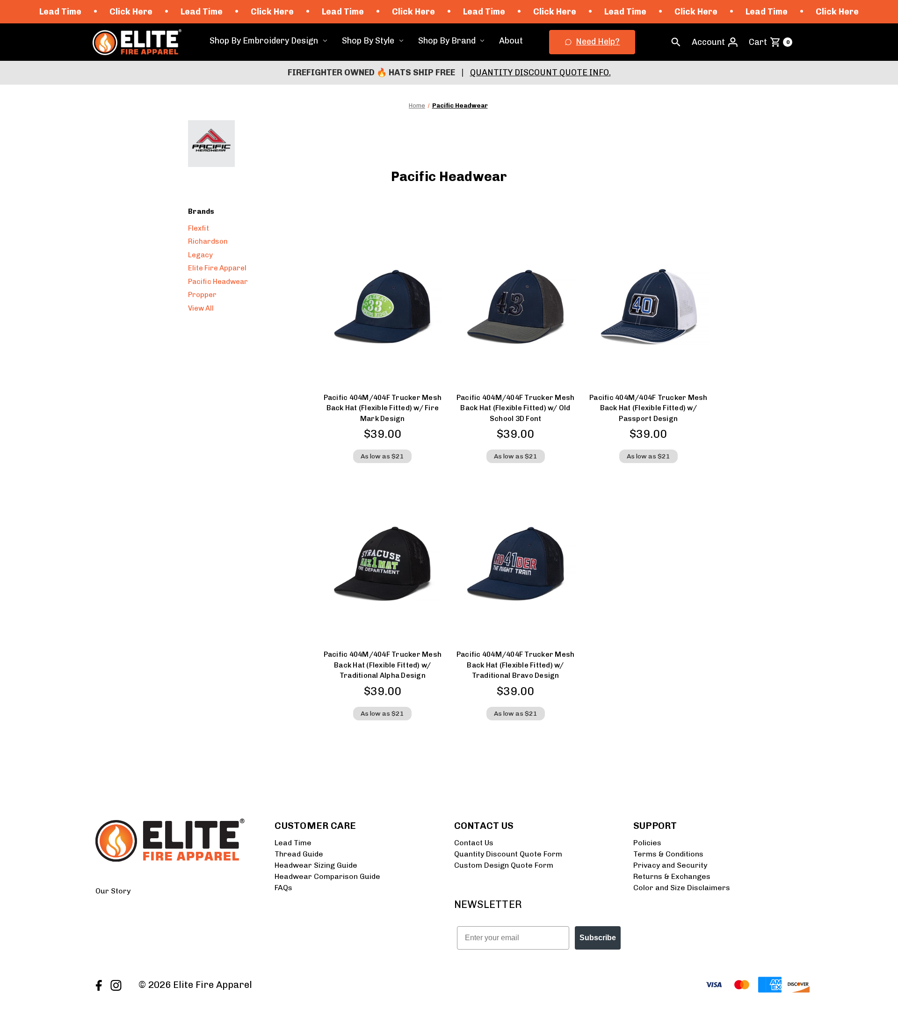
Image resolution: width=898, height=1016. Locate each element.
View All (201, 308)
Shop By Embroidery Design (264, 41)
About (511, 41)
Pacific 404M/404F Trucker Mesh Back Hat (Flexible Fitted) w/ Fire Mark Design (383, 408)
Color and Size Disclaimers (681, 887)
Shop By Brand (447, 41)
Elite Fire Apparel (217, 268)
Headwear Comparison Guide (327, 876)
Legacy (200, 255)
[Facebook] (98, 984)
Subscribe (597, 938)
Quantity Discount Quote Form (508, 853)
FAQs (283, 887)
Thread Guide (299, 853)
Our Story (112, 890)
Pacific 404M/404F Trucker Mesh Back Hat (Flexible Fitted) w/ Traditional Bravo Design (515, 665)
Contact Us (473, 842)
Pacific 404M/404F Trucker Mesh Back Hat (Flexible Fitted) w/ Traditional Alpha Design (383, 665)
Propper (202, 294)
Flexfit (198, 228)
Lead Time (293, 842)
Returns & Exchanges (671, 876)
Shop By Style (368, 41)
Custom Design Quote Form (503, 865)
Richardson (208, 241)
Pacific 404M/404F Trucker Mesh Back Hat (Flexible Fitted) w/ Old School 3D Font (515, 408)
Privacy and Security (670, 865)
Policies (647, 842)
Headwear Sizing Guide (316, 865)
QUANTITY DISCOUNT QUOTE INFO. (540, 72)
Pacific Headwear (218, 281)
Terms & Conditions (668, 853)
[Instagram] (115, 984)
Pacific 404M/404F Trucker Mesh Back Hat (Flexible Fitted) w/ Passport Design (648, 408)
